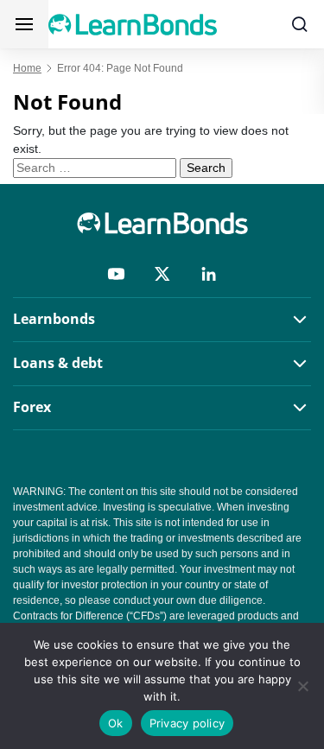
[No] (302, 686)
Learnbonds (54, 318)
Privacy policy (187, 723)
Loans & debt (58, 362)
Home (27, 68)
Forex (32, 406)
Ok (116, 723)
